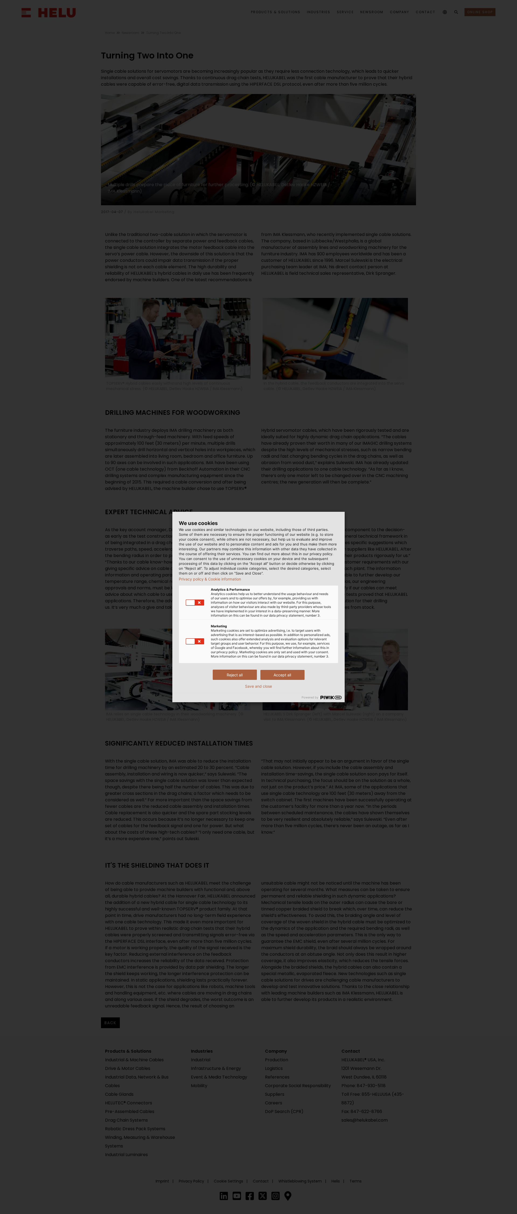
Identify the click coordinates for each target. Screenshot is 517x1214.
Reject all (235, 675)
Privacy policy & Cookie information (210, 579)
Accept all (282, 675)
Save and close (258, 686)
